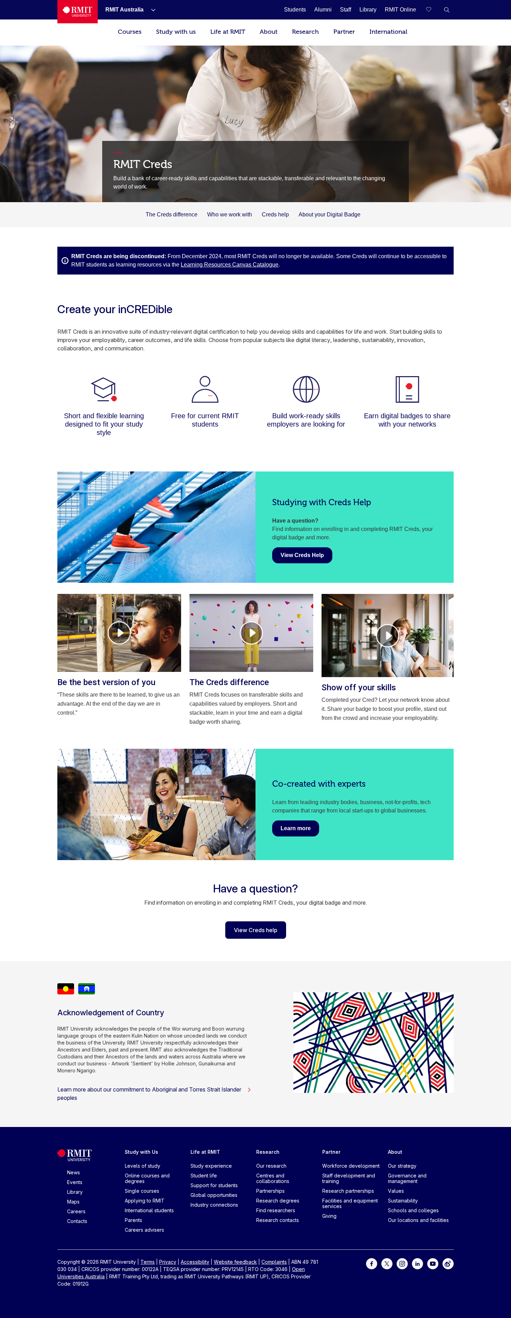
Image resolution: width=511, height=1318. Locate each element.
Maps (73, 1202)
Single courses (142, 1191)
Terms (147, 1262)
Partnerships (270, 1191)
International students (149, 1210)
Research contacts (277, 1220)
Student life (203, 1175)
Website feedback (235, 1262)
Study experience (211, 1166)
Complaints (274, 1262)
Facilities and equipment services (350, 1203)
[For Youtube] (432, 1263)
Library (75, 1192)
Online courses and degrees (147, 1178)
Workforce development (351, 1166)
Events (74, 1182)
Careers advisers (144, 1230)
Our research (271, 1166)
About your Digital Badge (329, 214)
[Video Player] (119, 633)
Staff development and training (348, 1178)
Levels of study (142, 1166)
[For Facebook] (371, 1263)
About (268, 31)
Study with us (176, 31)
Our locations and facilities (418, 1220)
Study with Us (141, 1152)
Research (305, 31)
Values (396, 1191)
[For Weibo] (448, 1263)
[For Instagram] (402, 1263)
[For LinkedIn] (417, 1263)
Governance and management (407, 1178)
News (73, 1172)
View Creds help (255, 930)
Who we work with (229, 214)
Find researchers (275, 1210)
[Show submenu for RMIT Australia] (150, 10)
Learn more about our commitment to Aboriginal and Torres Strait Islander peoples (149, 1093)
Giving (329, 1216)
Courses (129, 31)
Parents (133, 1220)
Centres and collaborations (272, 1178)
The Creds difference (171, 214)
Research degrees (277, 1201)
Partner (344, 31)
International (388, 31)
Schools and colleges (413, 1210)
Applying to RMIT (144, 1201)
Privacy (167, 1262)
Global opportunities (213, 1195)
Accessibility (195, 1262)
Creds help (275, 214)
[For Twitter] (386, 1263)
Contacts (77, 1221)
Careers (76, 1211)
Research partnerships (348, 1191)
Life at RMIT (227, 31)
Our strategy (402, 1166)
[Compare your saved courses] (433, 10)
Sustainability (403, 1201)
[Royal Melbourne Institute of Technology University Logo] (77, 11)
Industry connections (214, 1205)
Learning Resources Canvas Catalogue (229, 265)
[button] (447, 10)
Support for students (214, 1185)
